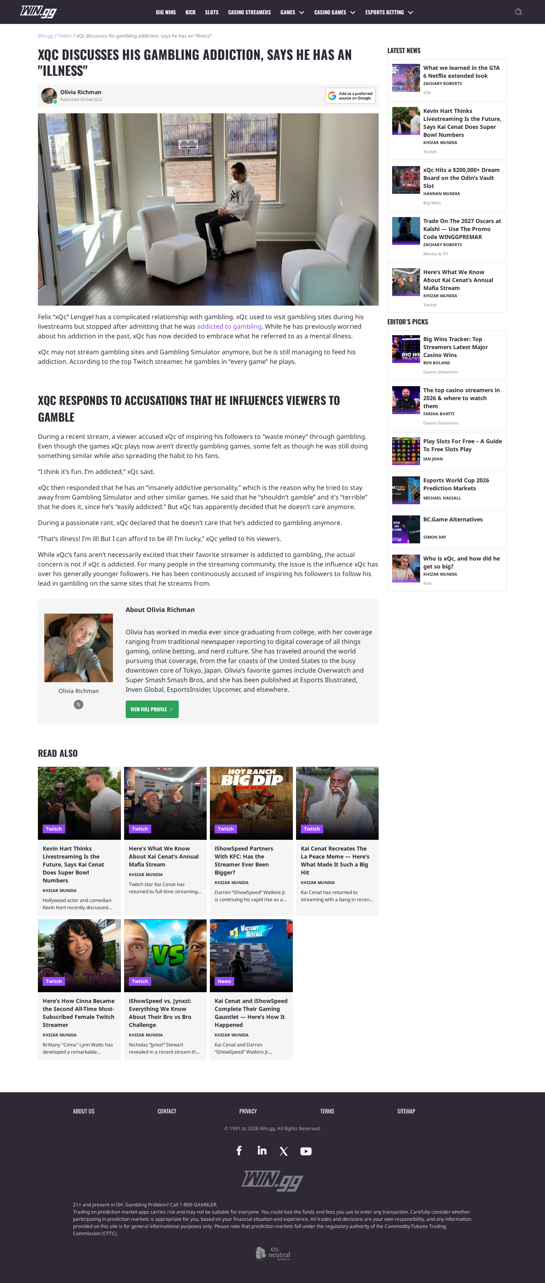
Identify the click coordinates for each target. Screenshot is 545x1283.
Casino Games (330, 12)
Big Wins (166, 12)
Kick (190, 12)
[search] (518, 12)
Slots (212, 12)
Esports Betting (384, 12)
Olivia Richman (80, 92)
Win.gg (45, 35)
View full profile (148, 709)
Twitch (64, 35)
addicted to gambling (229, 326)
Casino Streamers (249, 12)
